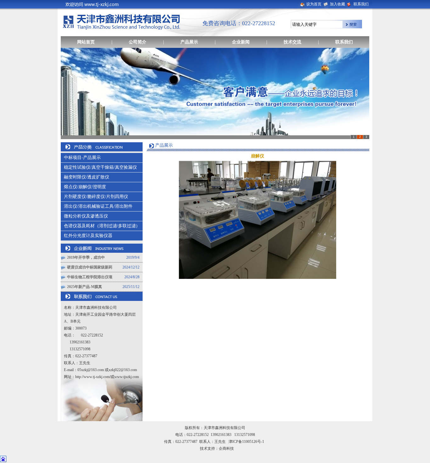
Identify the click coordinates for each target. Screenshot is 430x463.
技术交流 (292, 42)
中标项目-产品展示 (82, 157)
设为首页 (313, 4)
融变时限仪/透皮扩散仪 (86, 177)
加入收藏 (337, 4)
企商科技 (226, 448)
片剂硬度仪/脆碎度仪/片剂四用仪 (96, 196)
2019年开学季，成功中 (86, 257)
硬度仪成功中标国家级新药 (89, 267)
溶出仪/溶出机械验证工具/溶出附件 (98, 206)
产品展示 (189, 42)
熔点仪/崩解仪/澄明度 (85, 186)
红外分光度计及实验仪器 (88, 235)
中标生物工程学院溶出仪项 (89, 277)
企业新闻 (241, 42)
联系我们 (361, 4)
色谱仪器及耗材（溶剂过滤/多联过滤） (102, 225)
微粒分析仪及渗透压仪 (86, 216)
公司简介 (137, 42)
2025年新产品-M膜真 (84, 287)
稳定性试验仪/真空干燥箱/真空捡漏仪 (100, 167)
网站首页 (86, 42)
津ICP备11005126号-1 (246, 441)
